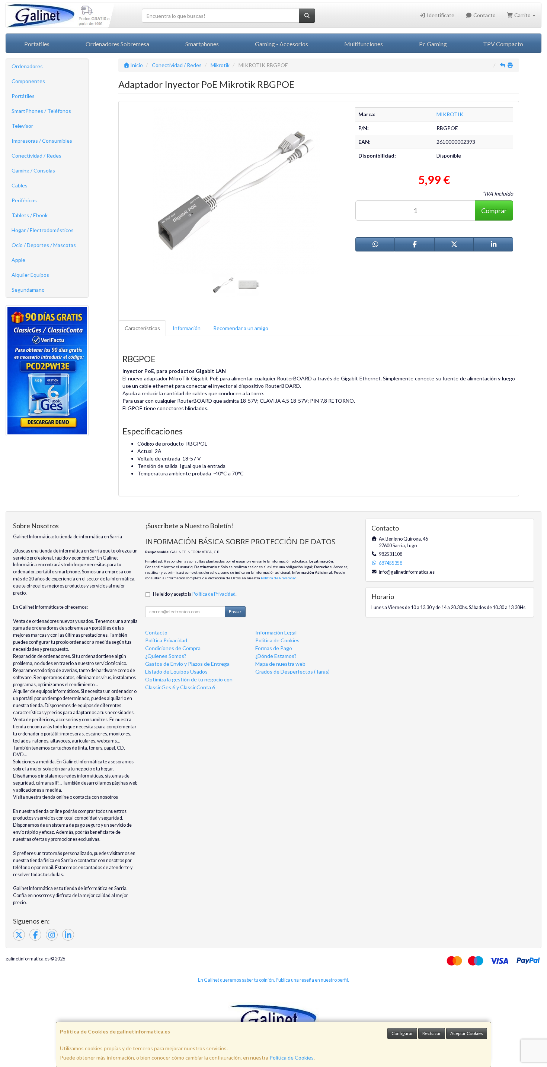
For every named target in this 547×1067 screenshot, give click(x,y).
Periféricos (24, 200)
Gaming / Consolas (33, 170)
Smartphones (202, 43)
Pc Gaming (433, 43)
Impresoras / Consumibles (42, 140)
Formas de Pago (273, 648)
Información (187, 328)
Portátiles (23, 96)
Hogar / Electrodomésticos (43, 230)
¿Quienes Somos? (165, 656)
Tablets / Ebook (30, 215)
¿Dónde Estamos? (276, 656)
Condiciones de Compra (173, 648)
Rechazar (431, 1033)
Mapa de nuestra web (280, 664)
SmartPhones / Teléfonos (41, 111)
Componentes (28, 81)
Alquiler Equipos (30, 275)
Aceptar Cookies (466, 1033)
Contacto (484, 15)
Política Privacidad (166, 640)
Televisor (22, 126)
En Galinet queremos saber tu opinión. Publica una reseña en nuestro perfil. (273, 980)
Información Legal (276, 632)
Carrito (522, 15)
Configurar (402, 1033)
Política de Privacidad (279, 578)
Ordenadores (27, 66)
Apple (18, 260)
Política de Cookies (291, 1057)
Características (142, 328)
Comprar (494, 210)
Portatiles (36, 43)
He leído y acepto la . (195, 594)
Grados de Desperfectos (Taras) (292, 671)
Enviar (235, 611)
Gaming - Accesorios (281, 43)
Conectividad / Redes (36, 155)
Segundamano (28, 289)
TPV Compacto (503, 43)
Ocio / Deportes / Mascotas (44, 245)
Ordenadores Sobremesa (117, 43)
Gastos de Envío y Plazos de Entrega (187, 664)
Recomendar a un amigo (240, 328)
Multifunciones (363, 43)
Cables (20, 185)
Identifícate (440, 15)
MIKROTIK (449, 114)
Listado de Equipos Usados (176, 671)
